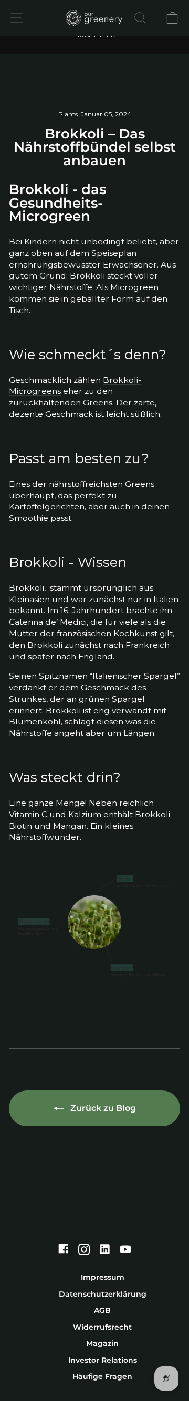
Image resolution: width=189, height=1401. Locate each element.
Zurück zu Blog (102, 1108)
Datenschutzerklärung (102, 1294)
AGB (102, 1310)
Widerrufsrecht (102, 1327)
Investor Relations (102, 1360)
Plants (68, 114)
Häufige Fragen (102, 1376)
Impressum (102, 1277)
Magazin (102, 1343)
